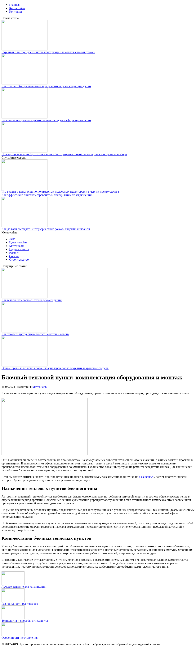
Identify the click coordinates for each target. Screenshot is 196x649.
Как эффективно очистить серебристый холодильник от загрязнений (47, 195)
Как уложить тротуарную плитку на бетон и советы (35, 334)
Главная (14, 4)
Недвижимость (19, 249)
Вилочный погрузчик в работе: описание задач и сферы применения (46, 120)
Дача (12, 239)
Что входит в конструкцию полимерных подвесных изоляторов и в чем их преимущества (60, 191)
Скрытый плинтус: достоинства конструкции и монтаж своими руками (48, 52)
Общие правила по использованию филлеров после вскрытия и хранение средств (55, 368)
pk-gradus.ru (146, 476)
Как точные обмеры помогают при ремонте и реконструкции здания (46, 86)
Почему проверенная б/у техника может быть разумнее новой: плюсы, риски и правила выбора (64, 154)
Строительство (19, 259)
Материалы (16, 245)
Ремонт (14, 252)
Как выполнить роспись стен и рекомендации (32, 300)
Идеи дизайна (18, 242)
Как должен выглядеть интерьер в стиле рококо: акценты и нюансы (46, 229)
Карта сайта (17, 8)
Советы (14, 256)
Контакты (15, 11)
